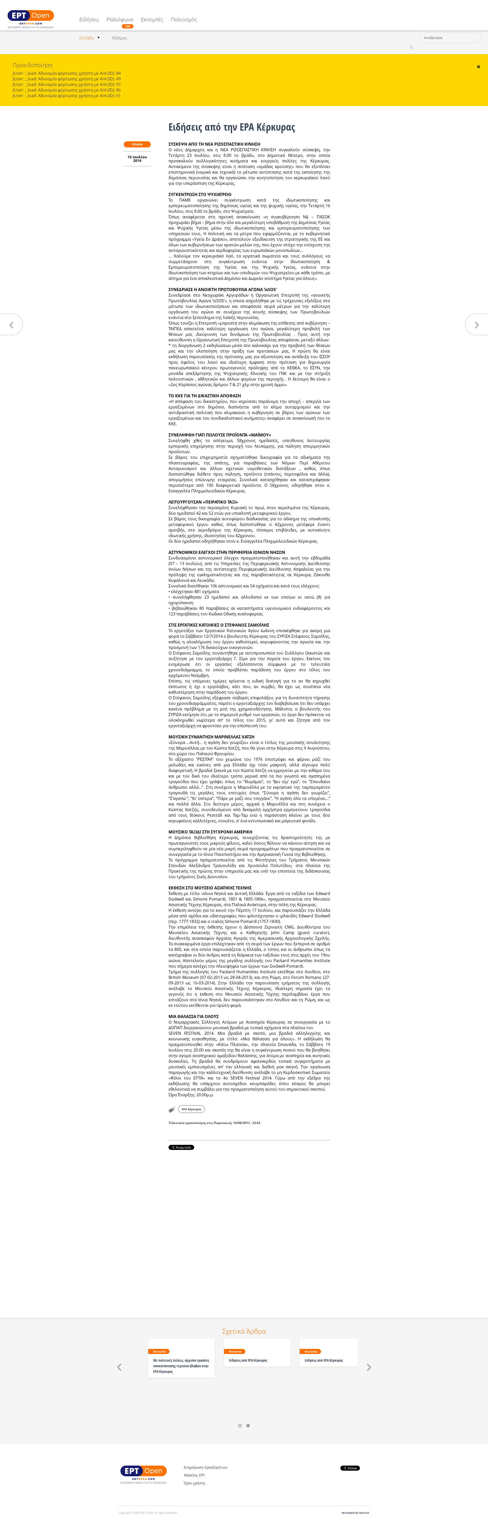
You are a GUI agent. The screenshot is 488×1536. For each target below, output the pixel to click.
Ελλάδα (86, 38)
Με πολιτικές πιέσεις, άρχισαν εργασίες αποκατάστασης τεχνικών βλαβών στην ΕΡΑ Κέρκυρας (181, 1366)
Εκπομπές (152, 20)
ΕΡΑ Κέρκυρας (191, 1109)
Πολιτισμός (184, 20)
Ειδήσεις (89, 20)
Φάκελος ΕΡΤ (194, 1475)
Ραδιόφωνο (120, 22)
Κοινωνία (159, 1351)
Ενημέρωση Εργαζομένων (205, 1467)
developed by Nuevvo (355, 1512)
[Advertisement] (249, 1226)
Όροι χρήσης (195, 1483)
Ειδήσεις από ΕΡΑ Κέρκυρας (248, 1360)
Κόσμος (119, 38)
